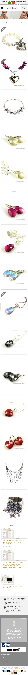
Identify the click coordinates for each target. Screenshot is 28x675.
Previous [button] (2, 15)
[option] (14, 15)
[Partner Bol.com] (13, 649)
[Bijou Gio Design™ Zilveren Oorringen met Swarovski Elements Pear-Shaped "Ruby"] (14, 209)
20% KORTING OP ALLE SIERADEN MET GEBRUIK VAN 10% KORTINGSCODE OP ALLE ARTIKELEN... (14, 542)
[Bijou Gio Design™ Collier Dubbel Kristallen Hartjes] (14, 107)
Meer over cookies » (20, 3)
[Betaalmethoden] (3, 671)
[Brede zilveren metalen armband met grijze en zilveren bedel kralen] (14, 507)
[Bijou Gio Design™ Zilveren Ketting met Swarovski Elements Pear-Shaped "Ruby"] (14, 242)
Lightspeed (23, 668)
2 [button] (13, 18)
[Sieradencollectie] (12, 8)
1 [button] (11, 18)
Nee (13, 3)
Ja (9, 3)
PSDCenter (10, 668)
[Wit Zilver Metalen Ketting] (14, 474)
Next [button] (26, 15)
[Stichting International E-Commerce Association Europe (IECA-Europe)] (5, 645)
